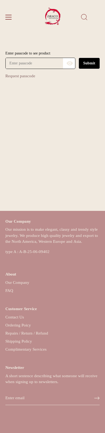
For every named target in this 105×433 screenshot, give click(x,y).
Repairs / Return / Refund (26, 333)
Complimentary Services (26, 349)
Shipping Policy (18, 341)
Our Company (17, 282)
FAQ (9, 290)
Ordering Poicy (18, 325)
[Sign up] (97, 398)
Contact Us (14, 317)
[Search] (84, 18)
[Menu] (9, 17)
